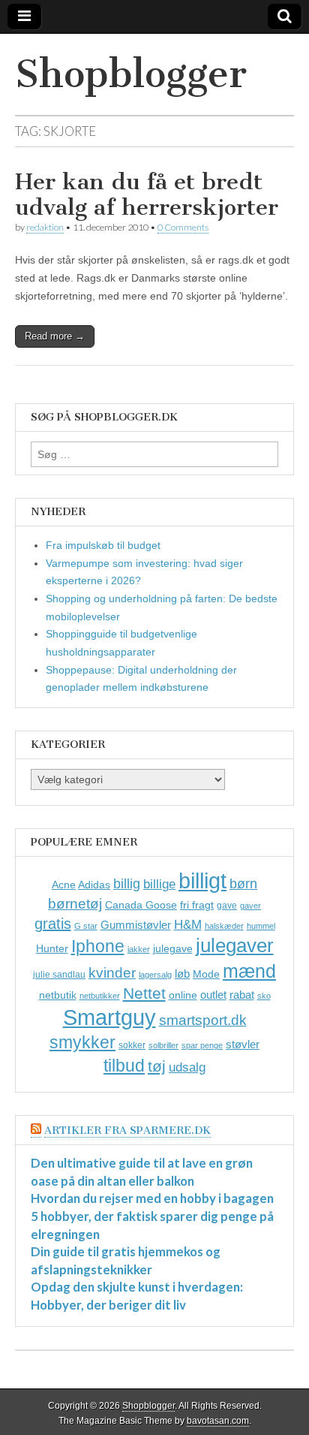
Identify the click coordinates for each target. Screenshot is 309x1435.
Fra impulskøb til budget (103, 545)
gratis (52, 923)
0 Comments (183, 227)
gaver (250, 905)
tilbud (124, 1065)
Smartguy (109, 1017)
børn (243, 883)
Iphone (97, 946)
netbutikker (100, 995)
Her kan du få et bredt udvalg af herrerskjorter (146, 194)
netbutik (57, 995)
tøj (157, 1066)
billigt (202, 880)
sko (264, 995)
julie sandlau (59, 974)
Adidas (94, 885)
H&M (188, 925)
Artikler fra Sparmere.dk (127, 1130)
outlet (213, 994)
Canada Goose (141, 905)
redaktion (45, 227)
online (183, 995)
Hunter (52, 948)
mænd (249, 970)
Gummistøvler (135, 924)
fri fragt (197, 905)
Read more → (55, 336)
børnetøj (75, 904)
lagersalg (155, 974)
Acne (64, 885)
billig (126, 883)
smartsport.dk (203, 1020)
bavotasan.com (218, 1420)
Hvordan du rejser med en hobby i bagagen (152, 1198)
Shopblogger (131, 74)
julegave (173, 948)
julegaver (235, 945)
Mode (206, 974)
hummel (261, 925)
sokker (132, 1045)
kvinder (112, 973)
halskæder (224, 925)
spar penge (202, 1045)
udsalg (187, 1067)
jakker (139, 949)
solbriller (163, 1045)
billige (159, 884)
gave (227, 905)
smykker (83, 1042)
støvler (243, 1044)
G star (86, 925)
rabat (242, 994)
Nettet (144, 993)
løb (182, 973)
